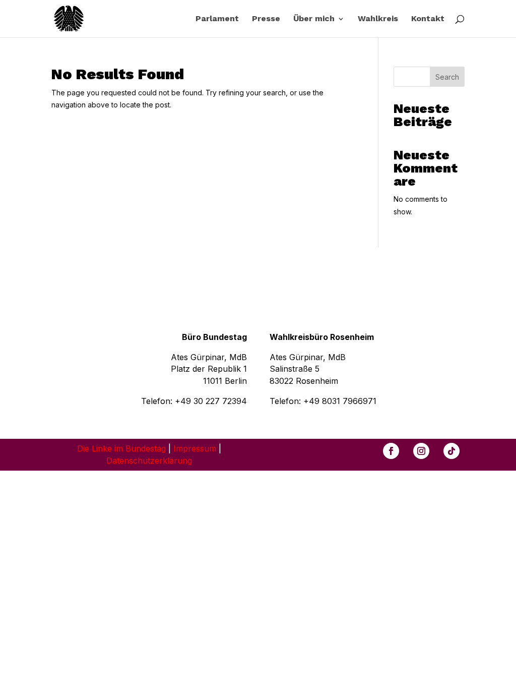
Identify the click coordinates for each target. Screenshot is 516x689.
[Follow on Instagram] (421, 451)
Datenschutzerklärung (149, 460)
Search (447, 77)
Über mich (314, 19)
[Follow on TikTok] (451, 451)
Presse (266, 19)
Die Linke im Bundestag (121, 448)
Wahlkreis (378, 19)
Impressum (194, 448)
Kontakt (427, 19)
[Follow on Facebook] (391, 451)
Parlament (217, 19)
